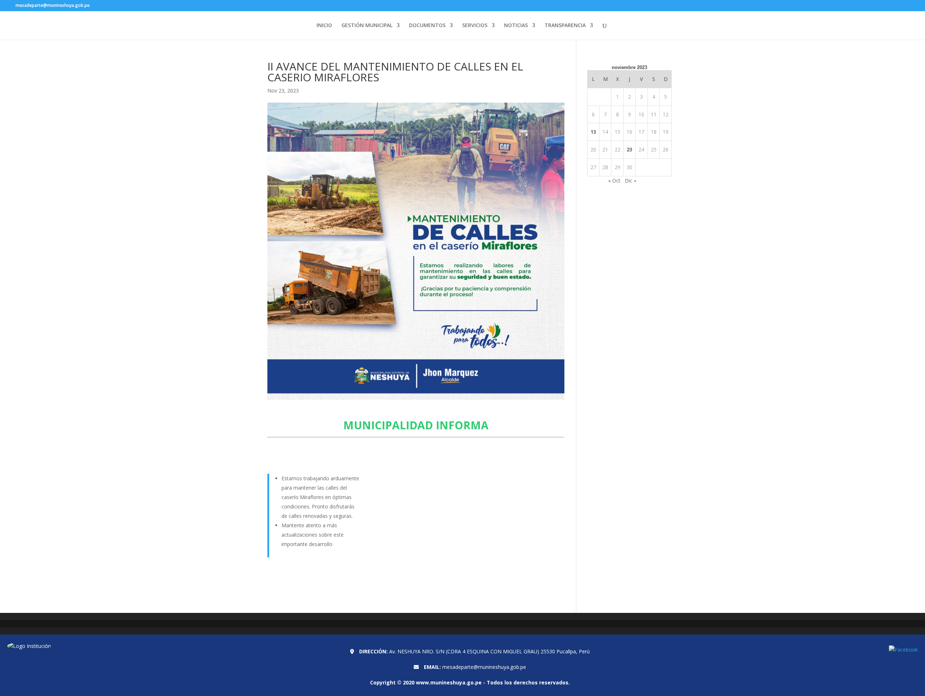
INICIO (324, 26)
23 (629, 149)
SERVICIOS (474, 26)
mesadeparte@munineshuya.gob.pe (484, 666)
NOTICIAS (516, 26)
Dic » (630, 180)
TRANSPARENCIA (565, 26)
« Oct (614, 180)
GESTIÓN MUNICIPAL (366, 26)
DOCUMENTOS (427, 26)
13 (593, 131)
